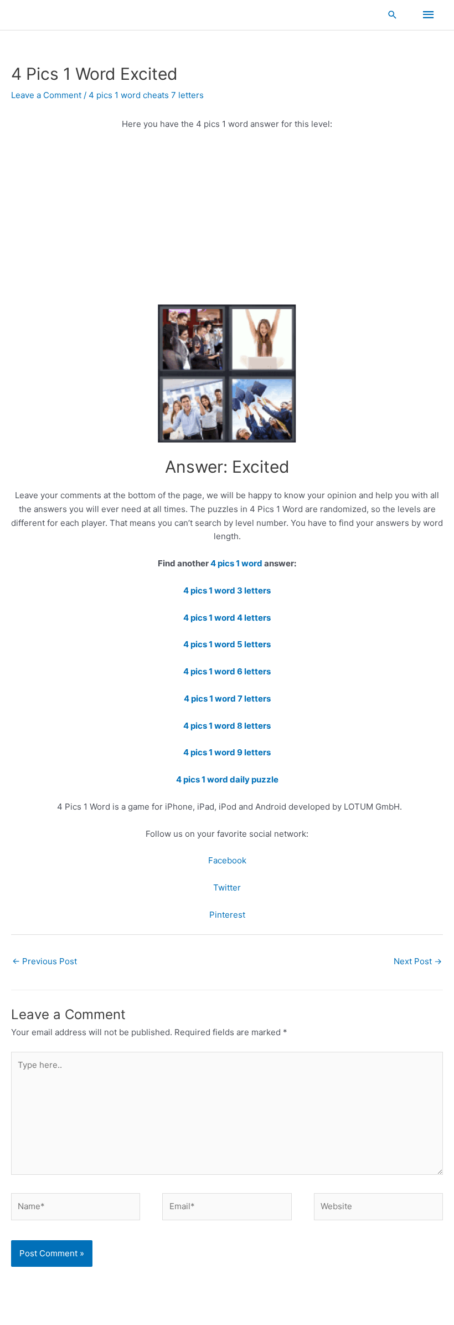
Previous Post (44, 961)
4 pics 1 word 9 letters (227, 752)
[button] (392, 14)
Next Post (418, 961)
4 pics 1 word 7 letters (227, 698)
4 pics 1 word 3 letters (227, 590)
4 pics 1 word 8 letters (227, 725)
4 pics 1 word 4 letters (227, 617)
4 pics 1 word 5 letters (227, 644)
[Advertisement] (227, 222)
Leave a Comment (46, 95)
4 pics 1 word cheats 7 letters (146, 95)
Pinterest (227, 914)
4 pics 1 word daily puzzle (227, 779)
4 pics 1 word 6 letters (227, 671)
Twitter (227, 887)
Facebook (227, 860)
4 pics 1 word (237, 563)
